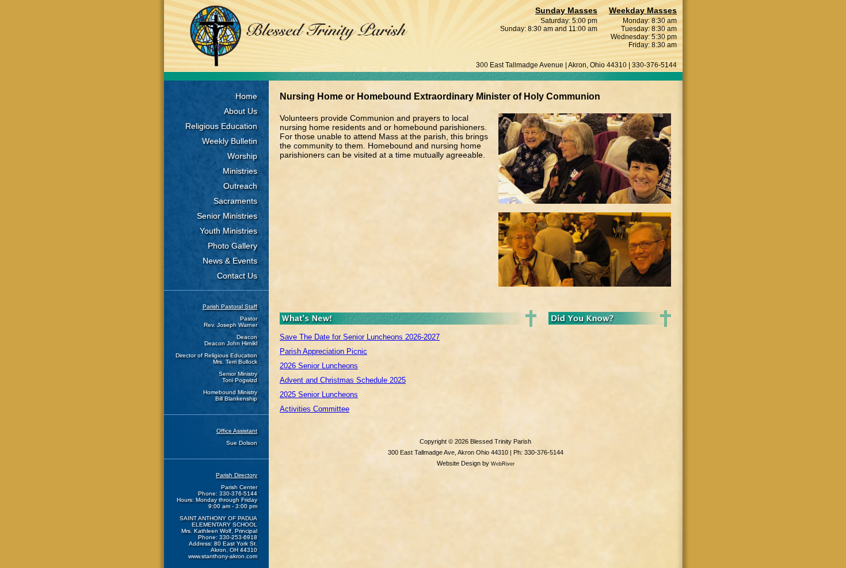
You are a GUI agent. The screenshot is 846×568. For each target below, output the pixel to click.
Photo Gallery (232, 245)
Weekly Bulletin (229, 141)
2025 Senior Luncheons (319, 394)
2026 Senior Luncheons (319, 365)
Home (246, 96)
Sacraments (235, 200)
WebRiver (503, 464)
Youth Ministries (228, 230)
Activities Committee (314, 409)
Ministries (240, 171)
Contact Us (237, 275)
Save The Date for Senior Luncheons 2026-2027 (360, 337)
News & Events (230, 260)
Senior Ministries (227, 215)
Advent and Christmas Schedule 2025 (343, 380)
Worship (242, 156)
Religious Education (221, 126)
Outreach (240, 185)
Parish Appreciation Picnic (323, 351)
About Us (240, 111)
